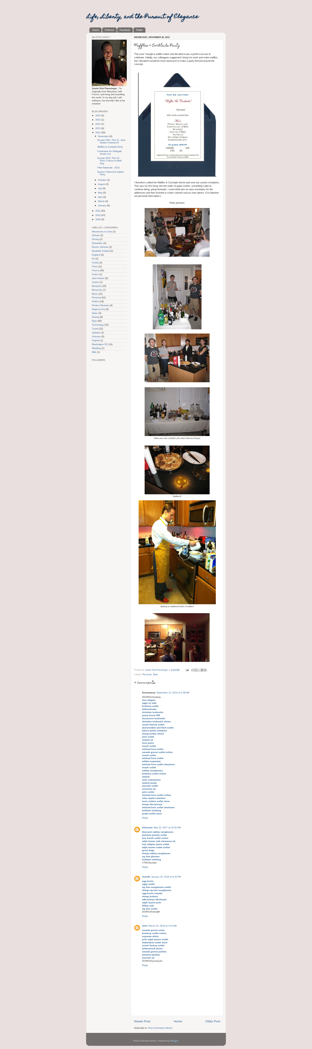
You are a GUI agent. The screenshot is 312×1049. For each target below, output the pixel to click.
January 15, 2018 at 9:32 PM (166, 877)
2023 (98, 115)
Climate (96, 235)
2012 (98, 132)
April (100, 197)
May (100, 192)
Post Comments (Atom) (160, 1028)
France (95, 270)
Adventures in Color (102, 231)
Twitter (139, 30)
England (96, 255)
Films (94, 266)
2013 (98, 128)
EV (93, 259)
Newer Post (142, 1021)
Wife (94, 352)
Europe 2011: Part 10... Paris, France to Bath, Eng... (109, 160)
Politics (95, 301)
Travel (95, 329)
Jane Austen (98, 278)
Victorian (96, 336)
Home (95, 30)
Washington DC (100, 344)
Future (95, 274)
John (145, 926)
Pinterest (109, 30)
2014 (98, 124)
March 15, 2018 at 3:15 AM (163, 926)
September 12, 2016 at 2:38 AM (172, 692)
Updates (96, 332)
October (102, 180)
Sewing (95, 317)
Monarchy (97, 290)
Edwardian (97, 243)
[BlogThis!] (196, 670)
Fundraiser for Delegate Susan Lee (109, 152)
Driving (95, 239)
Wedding (96, 348)
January (102, 205)
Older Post (212, 1021)
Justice (95, 282)
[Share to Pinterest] (205, 670)
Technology (98, 325)
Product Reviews (100, 305)
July (100, 188)
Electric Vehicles (100, 247)
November (103, 136)
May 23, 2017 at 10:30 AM (167, 827)
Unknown (147, 827)
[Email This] (193, 670)
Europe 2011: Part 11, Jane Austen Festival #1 (111, 141)
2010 (98, 215)
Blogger (174, 1041)
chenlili (146, 877)
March (101, 201)
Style (155, 674)
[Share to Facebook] (202, 670)
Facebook (125, 30)
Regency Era (98, 309)
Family (95, 262)
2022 (98, 120)
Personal (146, 674)
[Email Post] (187, 670)
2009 (98, 219)
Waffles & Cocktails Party (110, 147)
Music (95, 294)
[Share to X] (199, 670)
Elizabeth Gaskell (101, 251)
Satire (95, 313)
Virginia (95, 340)
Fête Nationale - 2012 (108, 167)
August (102, 184)
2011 (98, 211)
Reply (145, 818)
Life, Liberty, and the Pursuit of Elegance (142, 17)
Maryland (96, 286)
